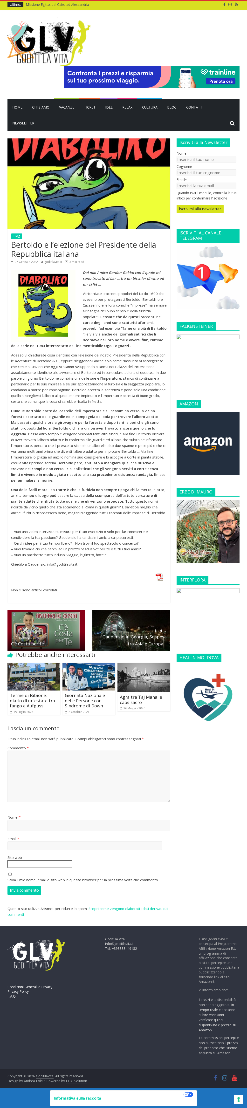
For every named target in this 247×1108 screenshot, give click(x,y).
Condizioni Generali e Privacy (29, 987)
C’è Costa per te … (29, 641)
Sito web (14, 857)
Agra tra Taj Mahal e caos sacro (141, 699)
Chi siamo (40, 107)
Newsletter (23, 123)
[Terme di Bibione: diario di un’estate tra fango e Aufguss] (34, 665)
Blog (172, 107)
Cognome (184, 166)
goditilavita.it (53, 262)
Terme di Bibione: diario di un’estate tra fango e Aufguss (32, 700)
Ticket (90, 107)
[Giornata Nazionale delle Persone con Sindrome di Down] (89, 665)
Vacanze (66, 107)
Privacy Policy (18, 991)
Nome (14, 817)
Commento (18, 748)
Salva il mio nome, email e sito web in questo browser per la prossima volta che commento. (83, 879)
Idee (109, 107)
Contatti (194, 107)
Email (13, 838)
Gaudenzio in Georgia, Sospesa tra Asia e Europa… (135, 637)
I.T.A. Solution (76, 1081)
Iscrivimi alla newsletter (200, 209)
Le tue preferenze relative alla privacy (144, 1094)
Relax (127, 107)
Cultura (150, 107)
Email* (182, 179)
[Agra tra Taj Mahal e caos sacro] (144, 665)
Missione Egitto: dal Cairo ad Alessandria (57, 4)
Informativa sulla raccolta (77, 1098)
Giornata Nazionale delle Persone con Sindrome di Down (85, 700)
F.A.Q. (11, 996)
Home (17, 107)
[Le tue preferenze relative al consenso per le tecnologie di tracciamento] (238, 1099)
